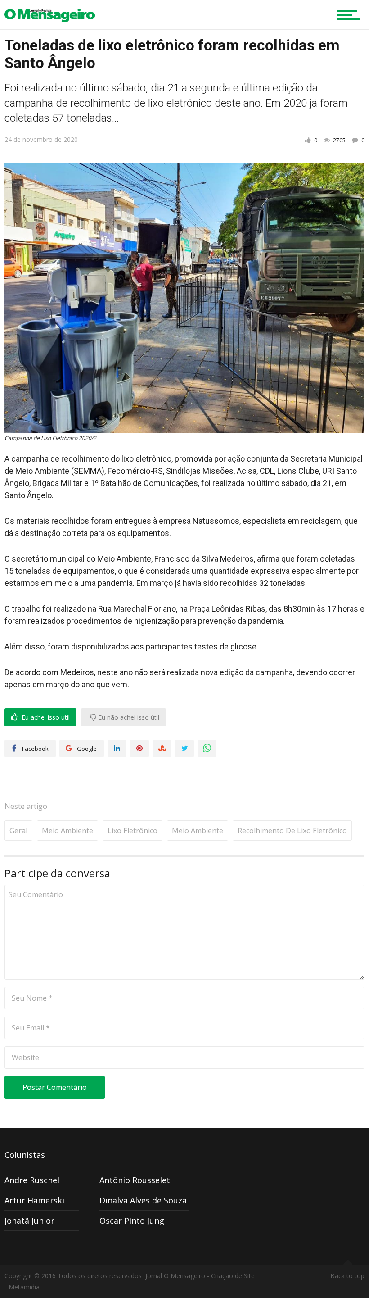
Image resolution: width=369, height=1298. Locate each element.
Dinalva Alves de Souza (143, 1200)
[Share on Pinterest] (139, 748)
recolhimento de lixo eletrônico (292, 830)
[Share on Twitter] (184, 748)
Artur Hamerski (34, 1200)
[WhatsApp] (207, 748)
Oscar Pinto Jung (131, 1220)
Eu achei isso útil (45, 717)
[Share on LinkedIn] (117, 748)
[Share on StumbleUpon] (162, 748)
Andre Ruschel (31, 1180)
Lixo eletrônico (133, 830)
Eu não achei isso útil (127, 717)
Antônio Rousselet (134, 1180)
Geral (18, 830)
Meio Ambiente (67, 830)
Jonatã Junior (29, 1220)
